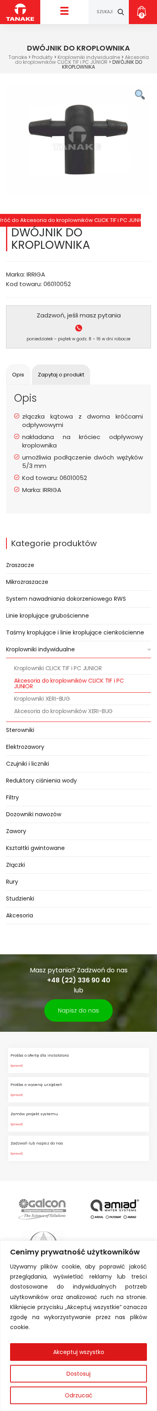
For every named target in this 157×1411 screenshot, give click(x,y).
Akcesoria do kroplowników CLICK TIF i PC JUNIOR (69, 683)
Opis (18, 374)
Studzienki (20, 899)
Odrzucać (79, 1395)
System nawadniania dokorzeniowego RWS (66, 599)
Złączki (15, 865)
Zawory (16, 831)
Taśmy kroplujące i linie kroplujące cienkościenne (75, 632)
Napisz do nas (78, 1010)
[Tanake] (20, 12)
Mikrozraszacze (27, 582)
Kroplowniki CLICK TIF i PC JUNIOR (57, 668)
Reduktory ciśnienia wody (41, 781)
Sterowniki (20, 730)
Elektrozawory (25, 747)
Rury (12, 882)
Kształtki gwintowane (35, 848)
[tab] (18, 374)
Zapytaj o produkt (61, 374)
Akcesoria (19, 915)
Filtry (12, 797)
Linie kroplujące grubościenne (47, 616)
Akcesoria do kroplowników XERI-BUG (63, 711)
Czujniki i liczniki (27, 764)
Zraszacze (20, 565)
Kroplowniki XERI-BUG (42, 699)
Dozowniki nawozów (33, 814)
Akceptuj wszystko (78, 1352)
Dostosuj (78, 1374)
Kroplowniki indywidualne (40, 649)
